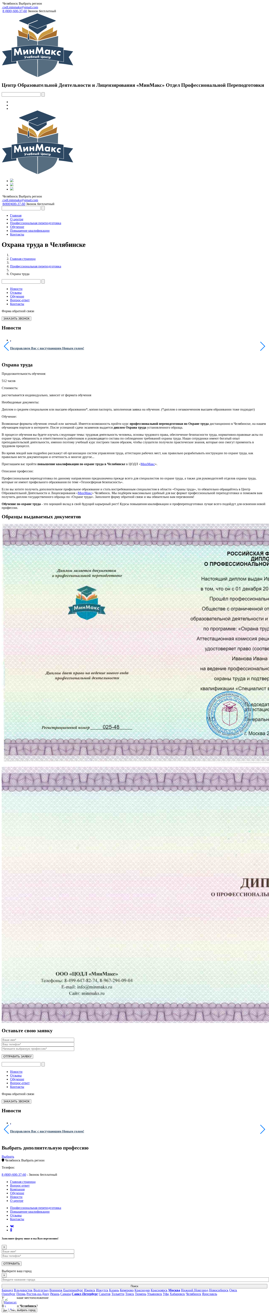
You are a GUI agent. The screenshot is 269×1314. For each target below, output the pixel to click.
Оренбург (9, 1294)
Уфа (166, 1294)
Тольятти (117, 1294)
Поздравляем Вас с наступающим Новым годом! (47, 348)
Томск (129, 1294)
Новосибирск (218, 1290)
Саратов (105, 1294)
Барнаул (7, 1290)
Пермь (21, 1294)
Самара (65, 1294)
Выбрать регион (30, 3)
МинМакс (148, 464)
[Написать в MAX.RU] (10, 1303)
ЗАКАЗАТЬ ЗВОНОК (16, 318)
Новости (16, 289)
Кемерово (127, 1290)
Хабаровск (177, 1294)
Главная (15, 215)
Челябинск (10, 3)
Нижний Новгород (194, 1290)
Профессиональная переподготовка (35, 223)
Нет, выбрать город (23, 1310)
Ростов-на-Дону (37, 1294)
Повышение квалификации (30, 230)
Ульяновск (154, 1294)
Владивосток (23, 1290)
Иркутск (102, 1290)
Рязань (54, 1294)
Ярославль (209, 1294)
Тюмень (140, 1294)
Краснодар (142, 1290)
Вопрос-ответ (20, 300)
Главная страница (23, 259)
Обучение (17, 227)
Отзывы (16, 292)
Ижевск (89, 1290)
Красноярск (159, 1290)
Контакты (17, 234)
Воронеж (55, 1290)
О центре (16, 219)
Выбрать (8, 1156)
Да (5, 1310)
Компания (17, 1189)
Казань (114, 1290)
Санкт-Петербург (85, 1294)
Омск (233, 1290)
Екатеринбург (73, 1290)
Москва (174, 1290)
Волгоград (41, 1290)
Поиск (134, 1286)
